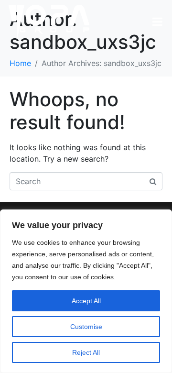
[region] (86, 291)
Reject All (86, 352)
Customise (86, 326)
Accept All (86, 301)
